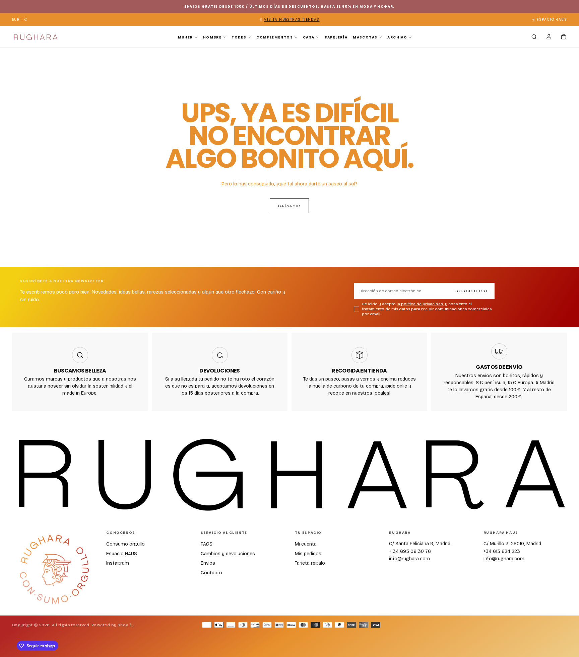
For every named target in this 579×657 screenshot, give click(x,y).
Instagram (117, 563)
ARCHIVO (397, 37)
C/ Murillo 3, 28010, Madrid (512, 544)
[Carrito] (563, 37)
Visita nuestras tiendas (291, 19)
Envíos (208, 563)
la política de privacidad (420, 304)
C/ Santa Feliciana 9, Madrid (419, 544)
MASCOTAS (365, 37)
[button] (19, 20)
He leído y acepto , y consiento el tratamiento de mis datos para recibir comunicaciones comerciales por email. (427, 309)
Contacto (211, 573)
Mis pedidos (308, 554)
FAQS (206, 544)
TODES (239, 37)
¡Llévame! (289, 206)
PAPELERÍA (336, 37)
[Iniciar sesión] (548, 37)
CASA (309, 37)
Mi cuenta (306, 544)
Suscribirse (472, 291)
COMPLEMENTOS (274, 37)
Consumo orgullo (125, 544)
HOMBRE (212, 37)
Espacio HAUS (121, 554)
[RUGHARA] (54, 569)
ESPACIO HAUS (552, 19)
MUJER (185, 37)
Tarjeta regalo (310, 563)
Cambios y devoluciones (228, 554)
